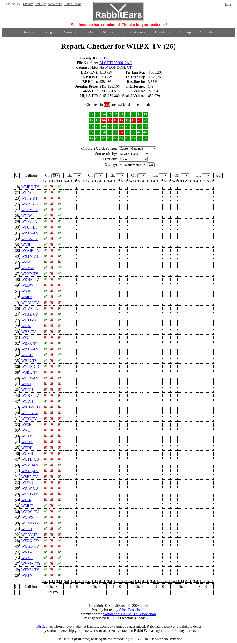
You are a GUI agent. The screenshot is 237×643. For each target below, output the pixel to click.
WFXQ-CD (30, 541)
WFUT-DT (29, 227)
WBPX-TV (29, 343)
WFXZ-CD (29, 314)
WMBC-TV (30, 187)
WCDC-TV (30, 512)
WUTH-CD (30, 459)
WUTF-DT (29, 320)
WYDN (27, 401)
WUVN (27, 454)
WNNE (27, 558)
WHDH (27, 390)
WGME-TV (30, 523)
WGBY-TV (30, 535)
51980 (104, 58)
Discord (28, 4)
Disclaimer (44, 626)
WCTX (26, 436)
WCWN (27, 517)
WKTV (27, 575)
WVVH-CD (30, 465)
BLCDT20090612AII (115, 63)
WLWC (27, 483)
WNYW (27, 268)
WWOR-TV (30, 250)
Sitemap (185, 32)
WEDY (27, 442)
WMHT (27, 506)
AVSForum (55, 4)
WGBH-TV (30, 303)
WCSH (26, 529)
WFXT (26, 337)
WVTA (26, 552)
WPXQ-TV (30, 471)
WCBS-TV (29, 239)
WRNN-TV (30, 279)
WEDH (27, 448)
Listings (48, 32)
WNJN (26, 291)
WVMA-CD (30, 564)
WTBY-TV (29, 210)
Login (228, 4)
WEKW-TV (30, 570)
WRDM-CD (30, 407)
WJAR (26, 500)
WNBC (27, 216)
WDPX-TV (30, 378)
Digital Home (72, 4)
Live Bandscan (132, 32)
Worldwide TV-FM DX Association (129, 614)
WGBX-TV (30, 395)
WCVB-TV (30, 308)
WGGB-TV (30, 546)
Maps (107, 32)
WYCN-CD (30, 366)
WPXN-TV (30, 233)
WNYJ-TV (29, 221)
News (28, 32)
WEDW (27, 285)
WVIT (26, 430)
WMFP (26, 297)
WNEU (27, 355)
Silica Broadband (131, 610)
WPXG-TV (30, 349)
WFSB (26, 425)
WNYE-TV (30, 204)
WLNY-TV (29, 274)
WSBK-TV (29, 372)
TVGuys (40, 4)
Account (205, 32)
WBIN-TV (29, 361)
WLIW (26, 192)
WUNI (26, 326)
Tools (89, 32)
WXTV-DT (30, 256)
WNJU (26, 245)
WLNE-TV (29, 494)
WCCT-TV (29, 413)
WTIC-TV (29, 419)
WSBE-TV (29, 477)
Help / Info (160, 32)
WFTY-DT (29, 198)
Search (69, 32)
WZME (27, 262)
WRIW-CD (29, 488)
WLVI (26, 384)
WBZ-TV (28, 332)
